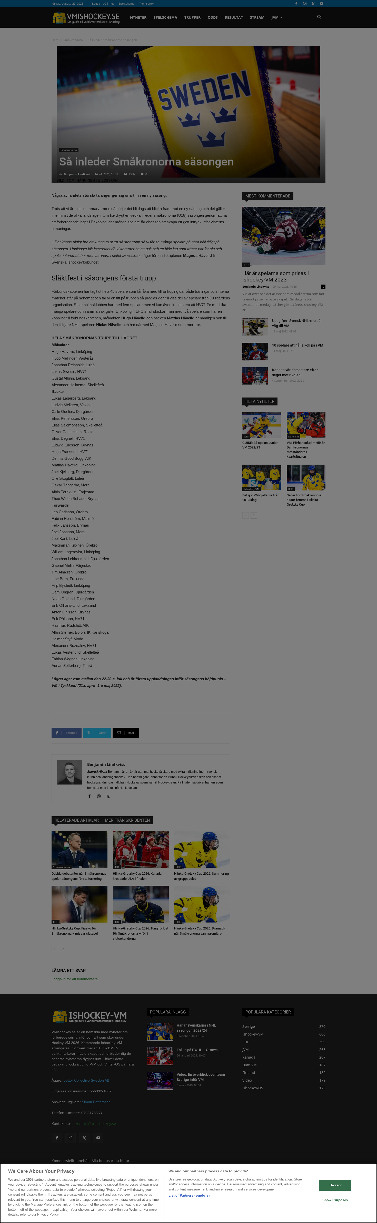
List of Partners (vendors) (189, 1195)
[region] (188, 1193)
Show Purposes (335, 1200)
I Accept (335, 1185)
